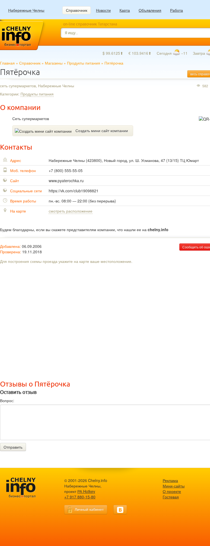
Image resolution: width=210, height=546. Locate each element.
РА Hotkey (86, 491)
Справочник (76, 10)
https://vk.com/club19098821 (73, 190)
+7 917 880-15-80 (79, 496)
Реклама (170, 480)
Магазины (54, 63)
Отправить (13, 447)
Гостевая (171, 496)
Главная (7, 63)
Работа (176, 10)
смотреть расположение (70, 211)
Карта (124, 10)
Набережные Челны (26, 10)
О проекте (172, 491)
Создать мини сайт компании (101, 130)
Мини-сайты (174, 486)
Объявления (150, 10)
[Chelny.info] (26, 488)
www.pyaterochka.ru (66, 180)
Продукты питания (83, 63)
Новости (103, 10)
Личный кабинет (89, 509)
